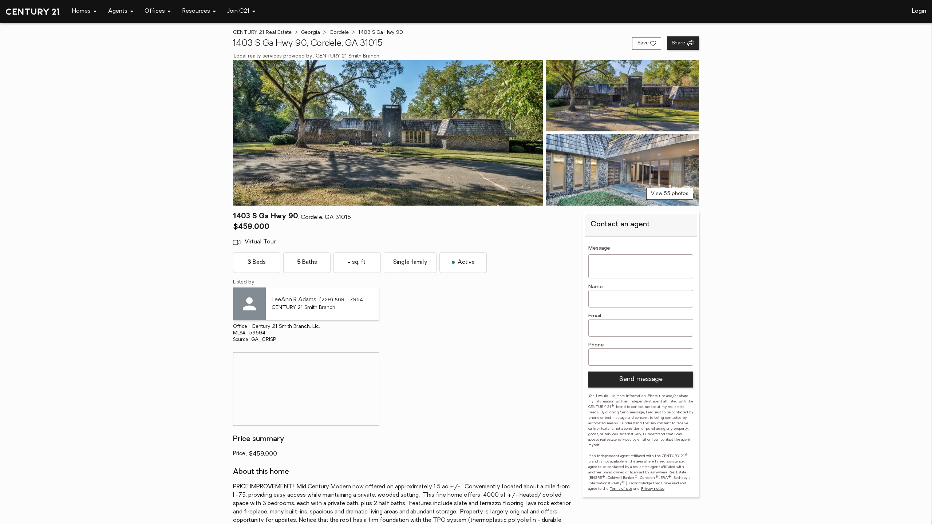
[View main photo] (388, 133)
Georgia (310, 32)
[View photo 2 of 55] (622, 95)
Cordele (339, 32)
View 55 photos (669, 193)
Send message (641, 379)
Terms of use (621, 489)
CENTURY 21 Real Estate (262, 32)
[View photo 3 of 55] (622, 170)
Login (919, 11)
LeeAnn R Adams (294, 300)
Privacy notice (652, 489)
